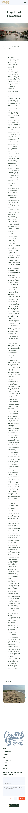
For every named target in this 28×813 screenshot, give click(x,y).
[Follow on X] (12, 805)
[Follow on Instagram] (15, 805)
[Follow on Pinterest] (18, 805)
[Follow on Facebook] (10, 805)
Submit (22, 798)
